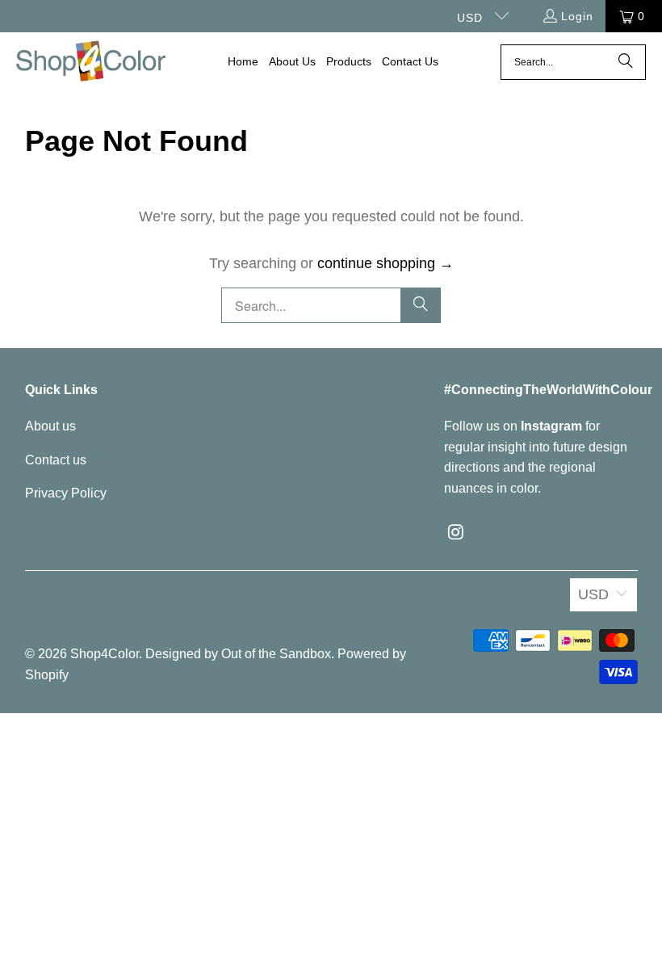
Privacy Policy (66, 493)
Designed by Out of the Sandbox (238, 654)
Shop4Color (104, 654)
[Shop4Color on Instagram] (456, 533)
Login (577, 16)
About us (50, 426)
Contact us (55, 460)
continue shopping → (385, 263)
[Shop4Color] (91, 62)
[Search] (625, 62)
